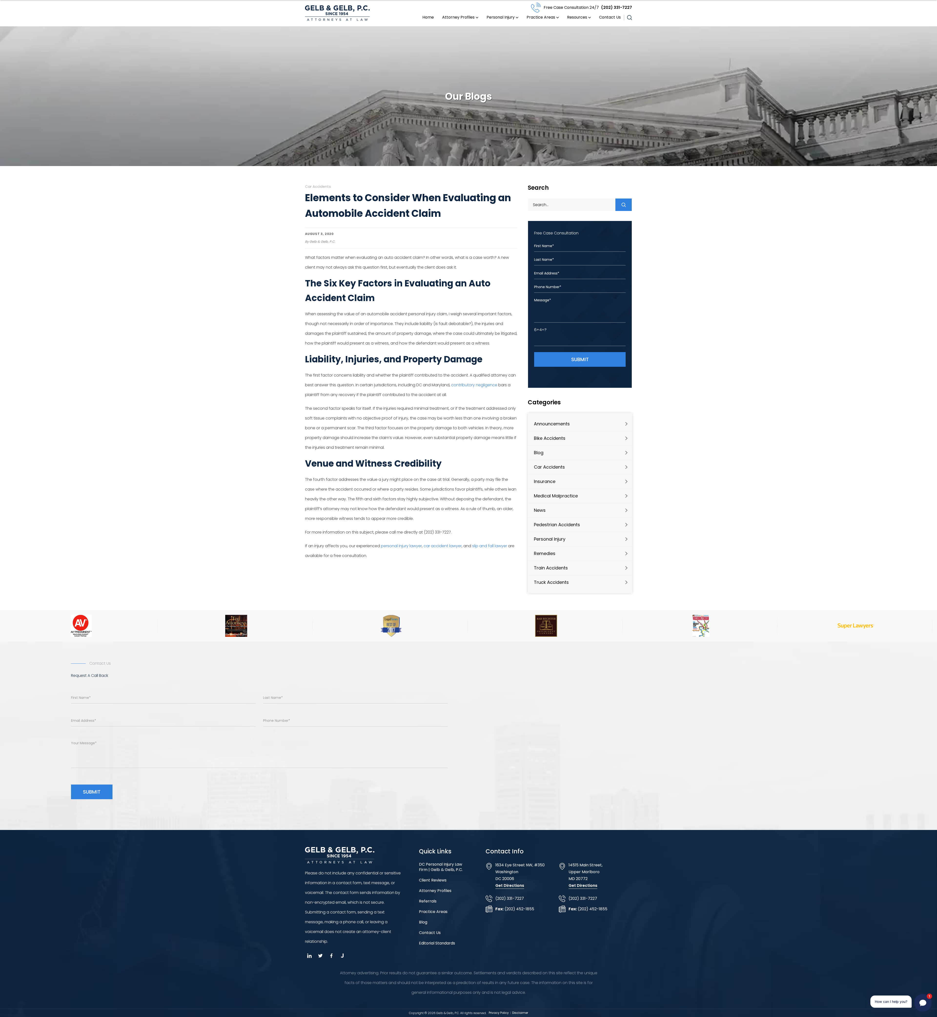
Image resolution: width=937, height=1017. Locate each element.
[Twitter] (320, 955)
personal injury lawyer (401, 546)
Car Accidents (318, 186)
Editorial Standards (437, 943)
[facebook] (331, 955)
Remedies (544, 553)
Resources (577, 17)
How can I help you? (891, 1001)
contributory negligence (474, 385)
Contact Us (610, 17)
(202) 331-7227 (588, 7)
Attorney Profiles (458, 17)
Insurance (544, 481)
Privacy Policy (499, 1013)
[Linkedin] (309, 955)
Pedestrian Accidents (557, 525)
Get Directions (509, 885)
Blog (538, 453)
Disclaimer (520, 1013)
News (540, 510)
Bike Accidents (549, 438)
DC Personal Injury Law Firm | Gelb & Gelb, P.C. (441, 867)
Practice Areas (541, 17)
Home (428, 17)
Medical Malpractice (556, 496)
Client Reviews (433, 880)
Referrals (428, 901)
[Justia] (342, 955)
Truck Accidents (551, 582)
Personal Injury (501, 17)
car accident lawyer (443, 546)
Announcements (552, 424)
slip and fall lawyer (489, 546)
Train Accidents (551, 568)
